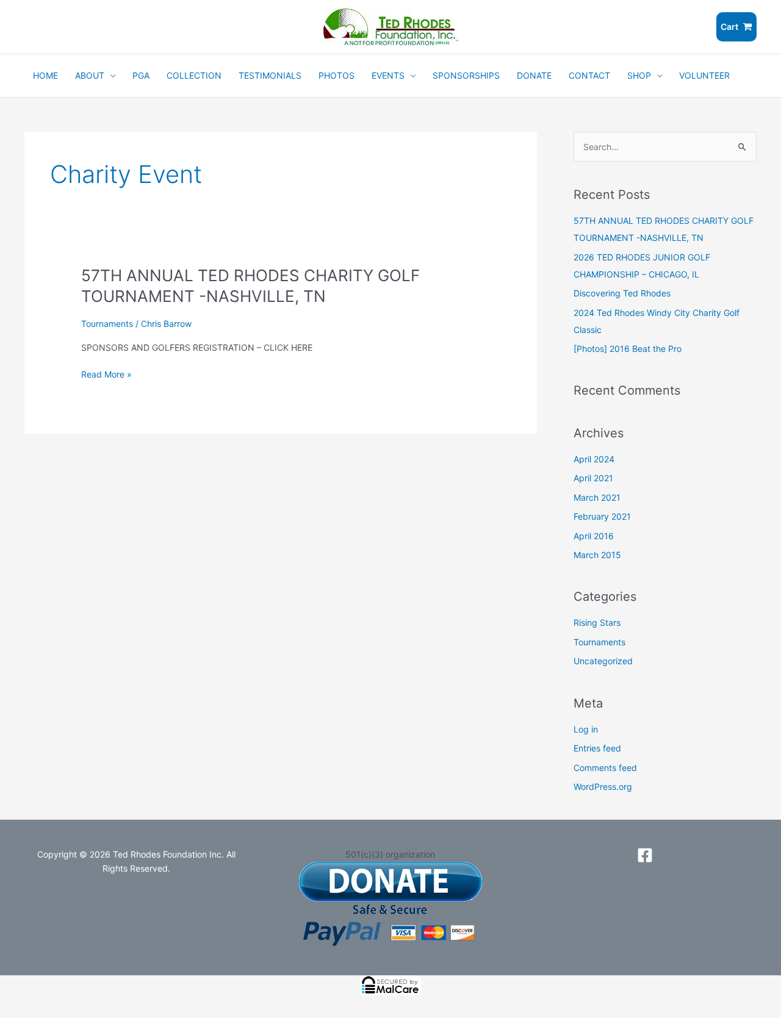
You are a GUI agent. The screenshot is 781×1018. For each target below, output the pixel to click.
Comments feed (605, 767)
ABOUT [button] (89, 75)
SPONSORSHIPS (466, 75)
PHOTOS (337, 75)
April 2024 (594, 459)
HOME (45, 75)
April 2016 (594, 536)
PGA (140, 75)
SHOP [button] (639, 75)
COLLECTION (194, 75)
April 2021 (593, 478)
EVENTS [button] (388, 75)
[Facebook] (645, 855)
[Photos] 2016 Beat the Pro (628, 348)
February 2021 (602, 516)
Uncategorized (603, 661)
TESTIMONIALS (270, 75)
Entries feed (597, 748)
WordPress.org (603, 786)
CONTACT (589, 75)
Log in (586, 729)
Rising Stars (597, 622)
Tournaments (107, 323)
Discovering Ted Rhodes (622, 293)
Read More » (106, 374)
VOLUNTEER (704, 75)
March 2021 (597, 497)
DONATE (534, 75)
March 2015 (597, 555)
